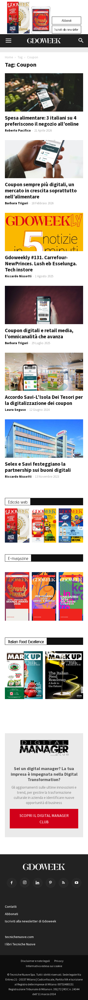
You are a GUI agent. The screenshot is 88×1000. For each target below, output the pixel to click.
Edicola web (17, 502)
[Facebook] (12, 883)
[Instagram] (25, 882)
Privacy (59, 961)
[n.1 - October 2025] (24, 676)
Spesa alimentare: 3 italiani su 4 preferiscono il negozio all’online (42, 120)
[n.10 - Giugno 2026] (71, 526)
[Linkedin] (38, 883)
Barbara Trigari (16, 203)
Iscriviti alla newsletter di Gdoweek (30, 921)
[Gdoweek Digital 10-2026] (44, 594)
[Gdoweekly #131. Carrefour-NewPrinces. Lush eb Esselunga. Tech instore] (44, 232)
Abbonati (66, 20)
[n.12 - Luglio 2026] (18, 19)
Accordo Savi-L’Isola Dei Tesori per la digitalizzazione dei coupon (44, 400)
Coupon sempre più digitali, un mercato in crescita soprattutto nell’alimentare (41, 190)
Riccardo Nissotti (18, 276)
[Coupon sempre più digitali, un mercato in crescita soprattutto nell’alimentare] (44, 159)
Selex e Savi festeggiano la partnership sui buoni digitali (38, 467)
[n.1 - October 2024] (64, 676)
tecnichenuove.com (19, 937)
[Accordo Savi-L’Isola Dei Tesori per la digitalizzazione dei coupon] (44, 372)
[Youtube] (76, 883)
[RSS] (63, 883)
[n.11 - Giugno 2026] (44, 526)
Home (9, 57)
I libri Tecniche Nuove (20, 944)
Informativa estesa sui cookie (44, 966)
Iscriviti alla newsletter (66, 29)
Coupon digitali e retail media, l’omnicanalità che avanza (39, 333)
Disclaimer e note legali (35, 961)
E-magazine (18, 558)
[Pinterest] (50, 883)
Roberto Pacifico (18, 130)
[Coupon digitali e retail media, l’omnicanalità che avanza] (44, 305)
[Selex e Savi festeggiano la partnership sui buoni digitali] (44, 438)
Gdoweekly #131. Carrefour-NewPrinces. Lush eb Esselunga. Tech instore (41, 263)
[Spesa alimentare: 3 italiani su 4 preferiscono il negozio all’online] (44, 92)
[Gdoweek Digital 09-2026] (71, 594)
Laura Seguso (15, 410)
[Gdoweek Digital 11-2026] (41, 27)
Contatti (11, 906)
